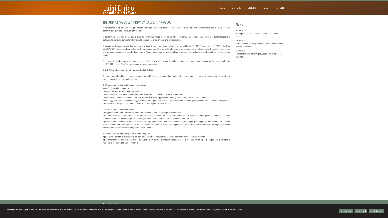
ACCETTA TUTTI (346, 211)
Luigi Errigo (118, 8)
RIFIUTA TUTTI (361, 211)
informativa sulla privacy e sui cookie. (158, 210)
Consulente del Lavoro (119, 13)
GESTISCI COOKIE (376, 211)
